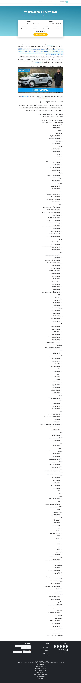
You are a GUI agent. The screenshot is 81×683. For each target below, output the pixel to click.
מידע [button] (37, 1)
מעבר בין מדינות (45, 653)
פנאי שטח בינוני (50, 45)
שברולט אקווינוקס (45, 49)
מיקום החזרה (29, 21)
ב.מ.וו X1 (61, 49)
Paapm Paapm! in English (41, 676)
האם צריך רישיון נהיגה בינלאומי (40, 672)
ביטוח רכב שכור (45, 647)
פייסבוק (29, 651)
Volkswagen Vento (24, 96)
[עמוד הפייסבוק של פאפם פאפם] (55, 646)
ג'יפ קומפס (59, 51)
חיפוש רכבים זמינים (40, 34)
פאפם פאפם (63, 1)
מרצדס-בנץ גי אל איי (38, 51)
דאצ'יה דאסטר (39, 49)
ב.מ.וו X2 (58, 49)
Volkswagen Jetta (43, 97)
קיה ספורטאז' (54, 51)
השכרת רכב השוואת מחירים (40, 664)
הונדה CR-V (23, 49)
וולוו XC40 (48, 54)
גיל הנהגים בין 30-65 (40, 31)
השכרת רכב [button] (56, 1)
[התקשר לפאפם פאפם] (61, 646)
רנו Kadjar (46, 53)
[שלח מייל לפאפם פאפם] (67, 646)
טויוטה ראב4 (52, 54)
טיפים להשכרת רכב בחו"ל (44, 648)
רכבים (47, 651)
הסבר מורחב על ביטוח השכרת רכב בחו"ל (40, 670)
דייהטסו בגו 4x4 (33, 49)
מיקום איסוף (51, 21)
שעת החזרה (24, 26)
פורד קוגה (27, 49)
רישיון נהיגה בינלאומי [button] (43, 1)
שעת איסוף (46, 26)
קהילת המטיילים (16, 651)
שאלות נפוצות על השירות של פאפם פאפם (40, 668)
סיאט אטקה (41, 53)
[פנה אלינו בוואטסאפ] (64, 646)
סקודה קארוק (35, 53)
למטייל (21, 651)
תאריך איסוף (57, 26)
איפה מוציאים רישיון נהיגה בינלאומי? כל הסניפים (40, 674)
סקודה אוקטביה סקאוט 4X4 (27, 53)
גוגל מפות (25, 651)
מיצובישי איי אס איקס (29, 51)
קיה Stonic (49, 51)
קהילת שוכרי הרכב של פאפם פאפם (40, 666)
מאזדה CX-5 (44, 51)
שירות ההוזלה (50, 1)
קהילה (33, 1)
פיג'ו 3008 (50, 53)
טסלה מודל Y (57, 54)
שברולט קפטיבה (52, 49)
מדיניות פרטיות (40, 678)
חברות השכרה (46, 650)
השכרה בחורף (46, 655)
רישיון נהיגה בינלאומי (45, 645)
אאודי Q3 (20, 48)
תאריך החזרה (35, 26)
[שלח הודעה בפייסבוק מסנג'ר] (58, 646)
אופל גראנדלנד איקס (56, 53)
